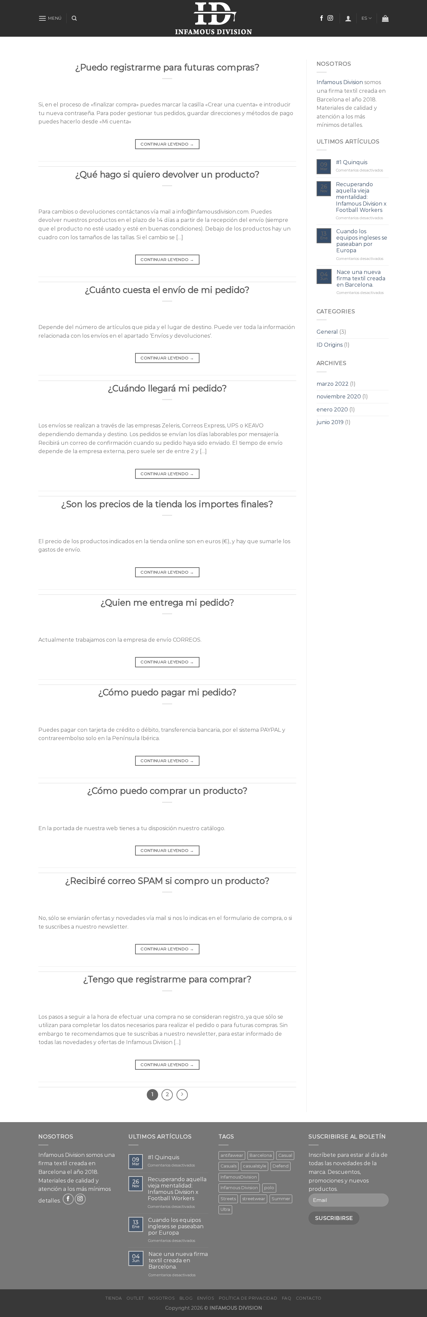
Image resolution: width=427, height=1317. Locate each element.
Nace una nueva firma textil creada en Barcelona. (361, 278)
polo (269, 1187)
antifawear (232, 1155)
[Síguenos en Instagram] (330, 18)
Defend (281, 1166)
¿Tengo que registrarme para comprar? (167, 979)
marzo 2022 (333, 384)
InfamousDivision (239, 1177)
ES (365, 18)
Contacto (309, 1298)
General (327, 332)
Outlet (135, 1298)
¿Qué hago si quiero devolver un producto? (167, 174)
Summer (281, 1198)
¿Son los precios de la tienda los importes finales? (167, 504)
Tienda (113, 1298)
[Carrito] (385, 18)
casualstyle (254, 1166)
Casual (285, 1155)
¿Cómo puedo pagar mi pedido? (167, 692)
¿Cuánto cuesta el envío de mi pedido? (167, 290)
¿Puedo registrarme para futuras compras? (167, 67)
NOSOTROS (161, 1298)
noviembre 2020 (339, 396)
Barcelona (261, 1155)
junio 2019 (330, 422)
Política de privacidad (248, 1298)
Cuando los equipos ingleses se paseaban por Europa (361, 241)
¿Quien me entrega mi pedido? (167, 602)
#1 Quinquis (351, 162)
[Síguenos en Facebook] (321, 18)
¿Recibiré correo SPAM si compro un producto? (167, 881)
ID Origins (330, 345)
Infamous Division (340, 82)
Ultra (225, 1209)
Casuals (229, 1166)
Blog (185, 1298)
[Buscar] (74, 18)
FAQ (287, 1298)
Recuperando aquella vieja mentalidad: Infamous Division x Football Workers (361, 197)
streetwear (253, 1198)
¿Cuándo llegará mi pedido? (167, 388)
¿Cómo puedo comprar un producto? (167, 790)
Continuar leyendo (167, 143)
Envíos (206, 1298)
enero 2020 (332, 409)
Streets (228, 1198)
